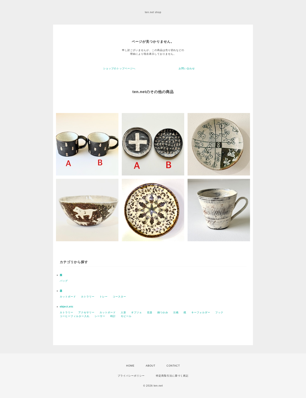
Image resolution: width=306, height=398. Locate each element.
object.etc (66, 306)
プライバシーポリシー (131, 375)
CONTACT (173, 365)
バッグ (64, 280)
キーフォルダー (200, 312)
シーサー (100, 316)
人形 (123, 312)
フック (219, 312)
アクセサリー (86, 312)
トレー (104, 296)
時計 (113, 316)
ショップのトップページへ (119, 68)
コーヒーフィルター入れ (75, 316)
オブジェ (136, 312)
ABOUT (150, 365)
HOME (130, 365)
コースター (119, 296)
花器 (149, 312)
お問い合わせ (187, 68)
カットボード (68, 296)
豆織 (176, 312)
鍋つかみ (162, 312)
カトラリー (88, 296)
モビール (126, 316)
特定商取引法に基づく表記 (172, 375)
